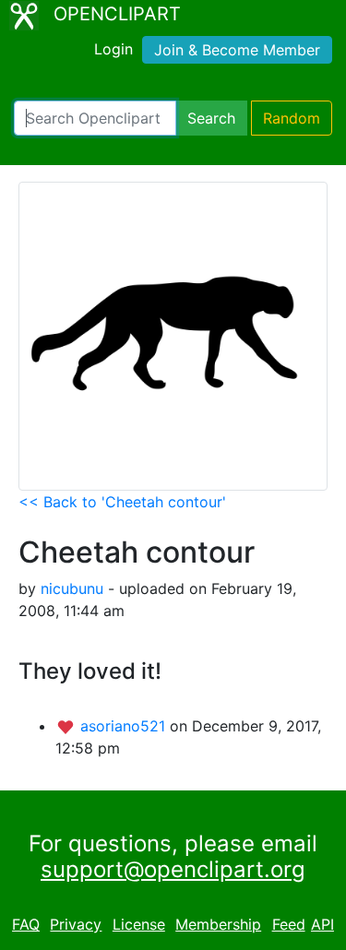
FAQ (26, 924)
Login (113, 49)
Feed (288, 924)
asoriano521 (125, 726)
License (139, 924)
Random (291, 118)
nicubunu (72, 588)
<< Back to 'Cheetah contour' (122, 502)
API (322, 924)
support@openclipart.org (173, 869)
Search (211, 118)
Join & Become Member (237, 50)
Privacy (75, 924)
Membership (218, 924)
